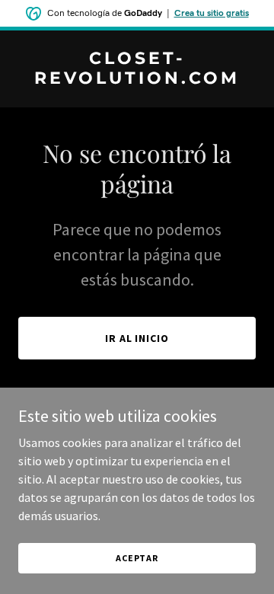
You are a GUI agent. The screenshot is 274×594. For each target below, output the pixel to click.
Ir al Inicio (137, 338)
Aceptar (137, 558)
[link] (137, 79)
